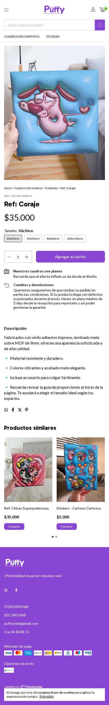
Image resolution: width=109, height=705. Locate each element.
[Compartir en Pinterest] (27, 409)
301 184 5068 (15, 615)
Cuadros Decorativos (21, 36)
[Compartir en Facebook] (13, 409)
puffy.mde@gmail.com (21, 623)
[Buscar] (100, 25)
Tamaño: (18, 230)
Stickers (52, 36)
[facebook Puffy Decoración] (16, 590)
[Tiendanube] (23, 688)
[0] (102, 10)
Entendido (47, 696)
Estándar (52, 188)
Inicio (7, 188)
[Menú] (6, 10)
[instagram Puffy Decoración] (6, 590)
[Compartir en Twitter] (20, 409)
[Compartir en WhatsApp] (6, 409)
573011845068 (16, 606)
